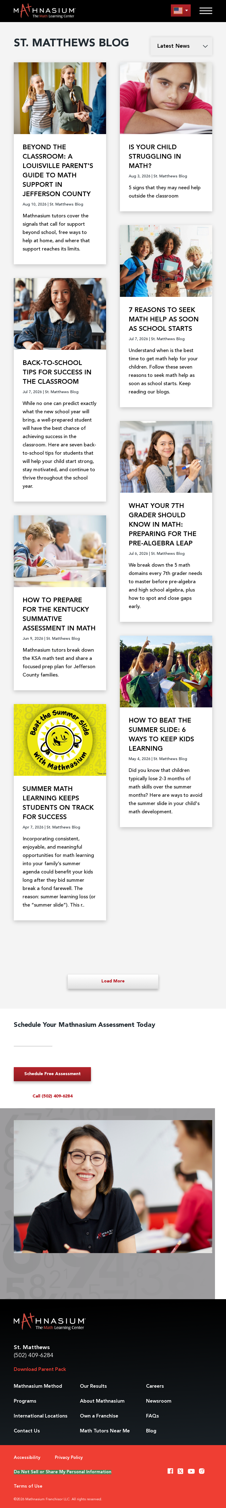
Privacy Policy (69, 1458)
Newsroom (158, 1401)
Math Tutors (105, 1431)
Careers (155, 1386)
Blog (151, 1431)
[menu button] (181, 10)
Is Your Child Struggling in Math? (155, 157)
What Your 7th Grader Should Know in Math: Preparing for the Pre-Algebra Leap (163, 525)
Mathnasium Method (38, 1386)
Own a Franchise (99, 1416)
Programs (25, 1401)
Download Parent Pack (40, 1369)
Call (52, 1096)
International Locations (41, 1416)
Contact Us (27, 1431)
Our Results (93, 1386)
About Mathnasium (102, 1401)
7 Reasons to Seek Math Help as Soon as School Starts (164, 319)
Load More (113, 981)
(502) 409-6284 (33, 1355)
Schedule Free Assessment (52, 1074)
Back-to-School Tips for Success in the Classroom (57, 372)
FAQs (152, 1416)
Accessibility (27, 1458)
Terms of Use (28, 1486)
